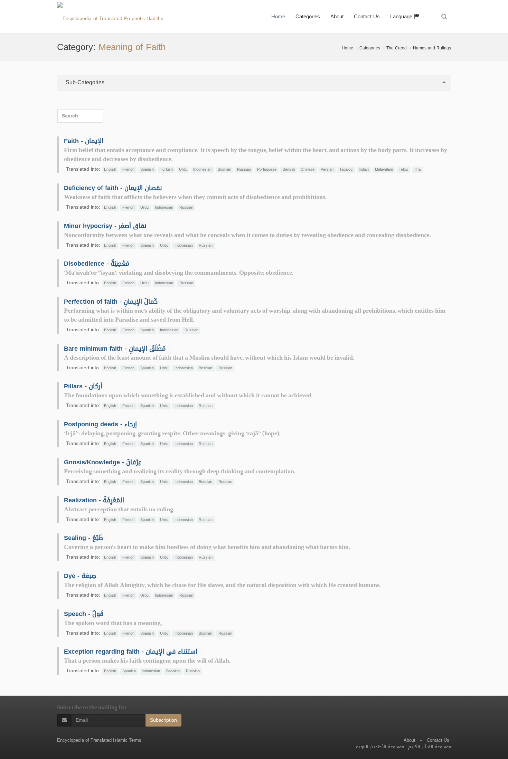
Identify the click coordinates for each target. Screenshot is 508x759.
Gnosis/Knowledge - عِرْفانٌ (102, 462)
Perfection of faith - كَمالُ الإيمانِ (111, 301)
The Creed (396, 48)
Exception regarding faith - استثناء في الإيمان (130, 651)
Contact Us (367, 16)
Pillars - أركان (83, 386)
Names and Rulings (432, 48)
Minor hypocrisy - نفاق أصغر (105, 226)
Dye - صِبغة (80, 576)
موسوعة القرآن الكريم (429, 746)
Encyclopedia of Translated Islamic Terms (99, 740)
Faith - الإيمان (83, 141)
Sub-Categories (84, 82)
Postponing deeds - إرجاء (100, 424)
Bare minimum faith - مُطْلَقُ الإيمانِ (115, 348)
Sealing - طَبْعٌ (83, 538)
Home (278, 16)
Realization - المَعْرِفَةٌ (94, 500)
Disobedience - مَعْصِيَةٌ (96, 263)
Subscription (163, 720)
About (337, 16)
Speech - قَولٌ (84, 614)
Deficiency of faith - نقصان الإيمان (113, 188)
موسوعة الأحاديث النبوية (380, 746)
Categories (307, 16)
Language (402, 16)
